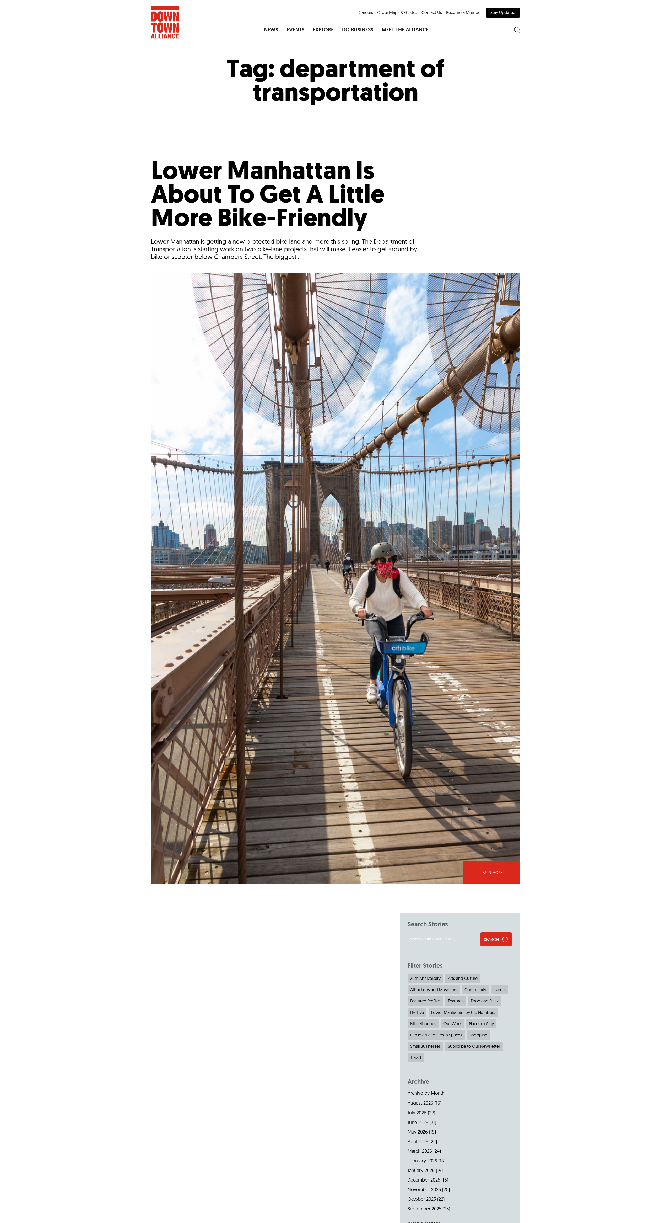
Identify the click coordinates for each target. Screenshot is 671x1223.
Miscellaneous (423, 1023)
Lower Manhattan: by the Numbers (463, 1012)
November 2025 (424, 1190)
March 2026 (420, 1151)
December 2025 (424, 1180)
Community (475, 989)
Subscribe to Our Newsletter (474, 1046)
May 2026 (418, 1132)
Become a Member (464, 12)
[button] (271, 29)
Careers (366, 12)
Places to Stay (481, 1023)
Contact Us (431, 12)
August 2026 (420, 1103)
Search (491, 939)
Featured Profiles (425, 1000)
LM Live (417, 1012)
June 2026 (418, 1122)
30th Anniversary (425, 978)
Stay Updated (503, 12)
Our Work (452, 1023)
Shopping (478, 1035)
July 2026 (417, 1113)
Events (500, 989)
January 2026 (421, 1170)
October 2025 (422, 1199)
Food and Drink (485, 1000)
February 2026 (422, 1161)
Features (455, 1000)
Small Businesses (425, 1046)
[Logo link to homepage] (165, 22)
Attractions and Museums (433, 989)
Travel (415, 1057)
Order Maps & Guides (397, 12)
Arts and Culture (463, 978)
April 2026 (418, 1142)
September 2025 (424, 1209)
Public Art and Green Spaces (436, 1035)
